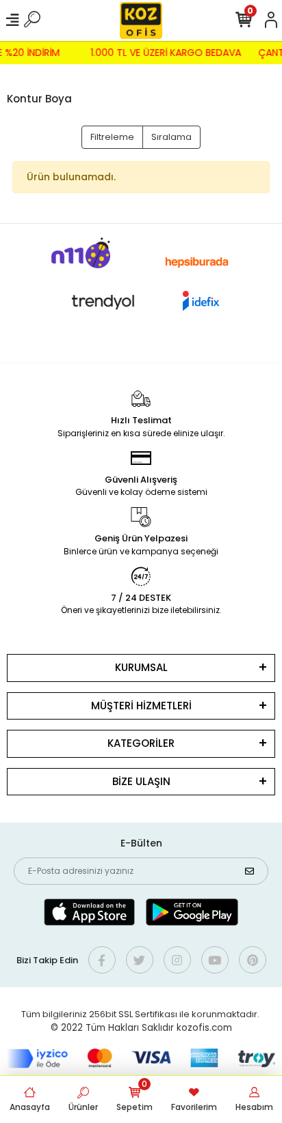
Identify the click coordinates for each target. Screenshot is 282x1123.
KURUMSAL (141, 667)
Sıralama (171, 136)
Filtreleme (112, 136)
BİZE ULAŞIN (141, 781)
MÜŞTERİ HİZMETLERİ (141, 705)
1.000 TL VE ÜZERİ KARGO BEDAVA (167, 52)
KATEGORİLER (141, 743)
